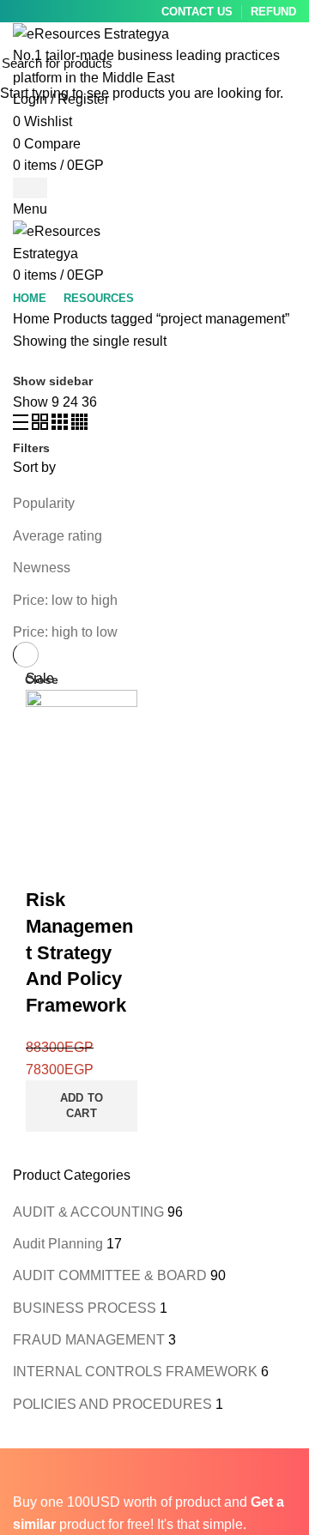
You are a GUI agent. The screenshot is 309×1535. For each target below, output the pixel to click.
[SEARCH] (285, 62)
